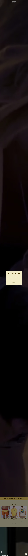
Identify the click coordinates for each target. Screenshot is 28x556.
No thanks (14, 282)
